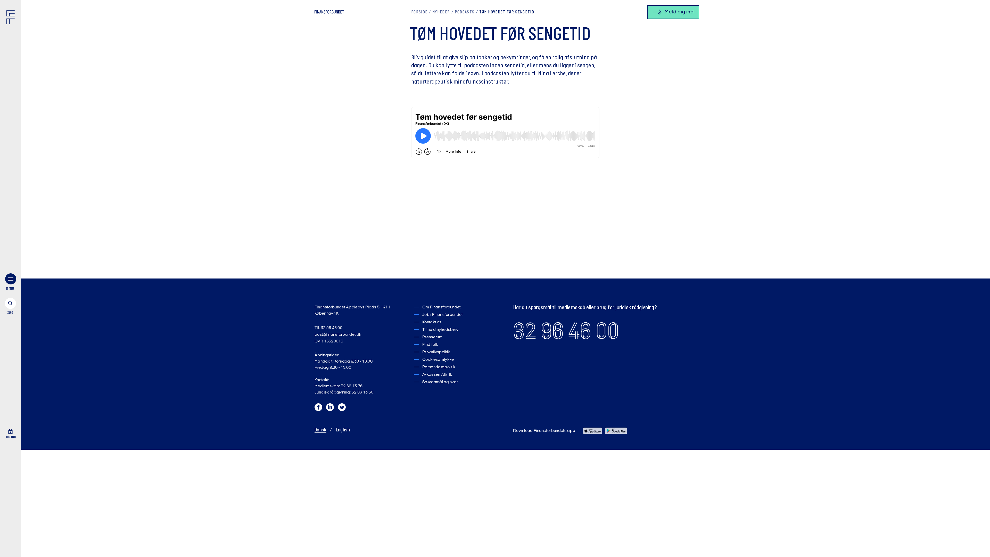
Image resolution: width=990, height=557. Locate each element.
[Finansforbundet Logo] (11, 18)
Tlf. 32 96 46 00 (328, 328)
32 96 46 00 (566, 331)
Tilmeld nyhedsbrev (440, 330)
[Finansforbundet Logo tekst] (329, 13)
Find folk (430, 345)
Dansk (320, 430)
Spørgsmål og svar (440, 382)
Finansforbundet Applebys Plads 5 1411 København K (352, 310)
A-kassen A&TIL (437, 375)
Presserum (432, 337)
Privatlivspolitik (436, 352)
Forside (419, 12)
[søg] (10, 306)
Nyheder (441, 12)
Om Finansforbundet (441, 307)
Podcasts (465, 12)
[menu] (10, 283)
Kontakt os (431, 322)
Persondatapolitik (438, 367)
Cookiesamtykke (438, 360)
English (343, 430)
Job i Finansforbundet (442, 315)
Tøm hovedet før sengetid (506, 12)
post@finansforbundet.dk (338, 335)
